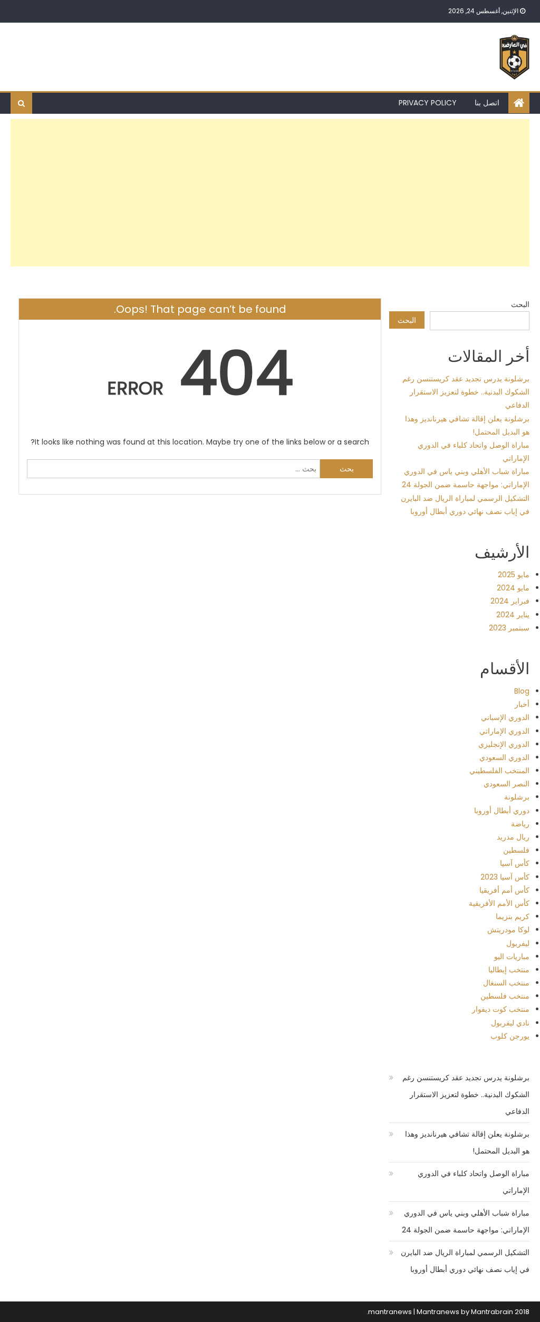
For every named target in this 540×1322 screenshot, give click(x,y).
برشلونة (516, 797)
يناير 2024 (512, 614)
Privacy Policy (428, 102)
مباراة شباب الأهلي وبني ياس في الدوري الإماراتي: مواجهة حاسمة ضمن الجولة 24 (465, 1221)
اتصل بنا (487, 102)
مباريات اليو (511, 956)
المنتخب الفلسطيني (499, 770)
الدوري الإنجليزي (503, 744)
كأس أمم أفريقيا (504, 890)
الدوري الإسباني (505, 717)
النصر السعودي (506, 783)
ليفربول (517, 943)
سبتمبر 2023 (509, 628)
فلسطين (516, 850)
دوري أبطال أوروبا (501, 810)
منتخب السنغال (506, 983)
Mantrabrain (492, 1312)
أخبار (522, 704)
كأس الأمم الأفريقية (499, 903)
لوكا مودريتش (508, 929)
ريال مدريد (513, 837)
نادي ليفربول (510, 1023)
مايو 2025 (513, 574)
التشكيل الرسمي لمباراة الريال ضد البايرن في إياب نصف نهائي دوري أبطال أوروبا (465, 1261)
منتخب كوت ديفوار (500, 1009)
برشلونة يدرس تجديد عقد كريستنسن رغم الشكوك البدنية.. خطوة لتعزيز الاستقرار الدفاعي (465, 391)
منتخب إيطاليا (508, 969)
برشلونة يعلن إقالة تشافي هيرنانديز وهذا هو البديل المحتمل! (467, 1142)
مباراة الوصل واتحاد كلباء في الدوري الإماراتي (473, 1182)
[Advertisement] (270, 193)
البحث (520, 304)
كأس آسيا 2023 (504, 877)
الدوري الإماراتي (504, 731)
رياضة (520, 823)
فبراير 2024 (509, 601)
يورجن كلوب (509, 1036)
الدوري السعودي (504, 757)
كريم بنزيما (512, 916)
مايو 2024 (513, 588)
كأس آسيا (514, 863)
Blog (521, 691)
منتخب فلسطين (504, 996)
